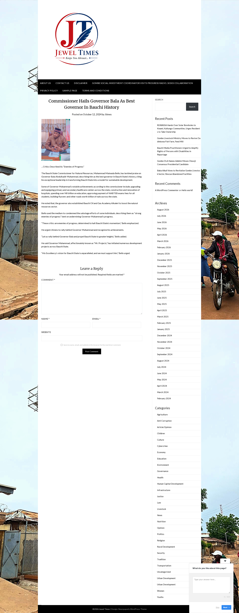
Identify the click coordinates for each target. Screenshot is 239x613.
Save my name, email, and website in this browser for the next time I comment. (92, 345)
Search (159, 99)
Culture (160, 439)
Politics (160, 534)
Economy (161, 452)
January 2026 (163, 253)
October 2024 (163, 348)
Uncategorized (164, 572)
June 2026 (162, 222)
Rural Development (166, 546)
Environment (163, 465)
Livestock (161, 509)
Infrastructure (163, 490)
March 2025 (162, 316)
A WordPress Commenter (166, 190)
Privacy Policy (49, 90)
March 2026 (162, 241)
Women (160, 591)
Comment (48, 279)
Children (161, 433)
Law (159, 502)
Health (160, 477)
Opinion (160, 528)
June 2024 (162, 373)
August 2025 (163, 285)
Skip (217, 607)
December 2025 (164, 260)
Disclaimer (80, 83)
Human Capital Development (170, 483)
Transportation (164, 565)
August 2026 (163, 209)
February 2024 (164, 398)
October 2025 (163, 272)
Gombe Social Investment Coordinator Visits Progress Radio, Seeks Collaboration (142, 83)
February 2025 (164, 323)
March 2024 (162, 392)
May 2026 (162, 228)
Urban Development (166, 578)
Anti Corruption (164, 420)
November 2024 (164, 342)
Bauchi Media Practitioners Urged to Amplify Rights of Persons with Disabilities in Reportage (177, 151)
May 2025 (162, 304)
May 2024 (162, 379)
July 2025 (161, 291)
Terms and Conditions (95, 90)
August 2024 (163, 360)
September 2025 (164, 279)
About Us (45, 83)
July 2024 (161, 367)
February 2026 (164, 247)
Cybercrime (162, 446)
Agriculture (162, 414)
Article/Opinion (164, 427)
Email (96, 318)
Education (161, 458)
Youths (160, 597)
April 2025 (162, 310)
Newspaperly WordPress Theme (132, 609)
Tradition (161, 559)
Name (45, 318)
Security (161, 553)
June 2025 (162, 297)
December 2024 (164, 335)
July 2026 (161, 216)
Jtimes (108, 114)
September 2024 (164, 354)
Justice (160, 496)
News (159, 515)
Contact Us (62, 83)
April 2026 (162, 234)
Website (46, 332)
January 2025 (163, 329)
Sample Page (70, 90)
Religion (161, 540)
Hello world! (187, 190)
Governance (162, 471)
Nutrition (161, 521)
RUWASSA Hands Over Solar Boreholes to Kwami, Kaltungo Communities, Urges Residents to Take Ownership (178, 128)
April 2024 (162, 386)
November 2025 (164, 266)
